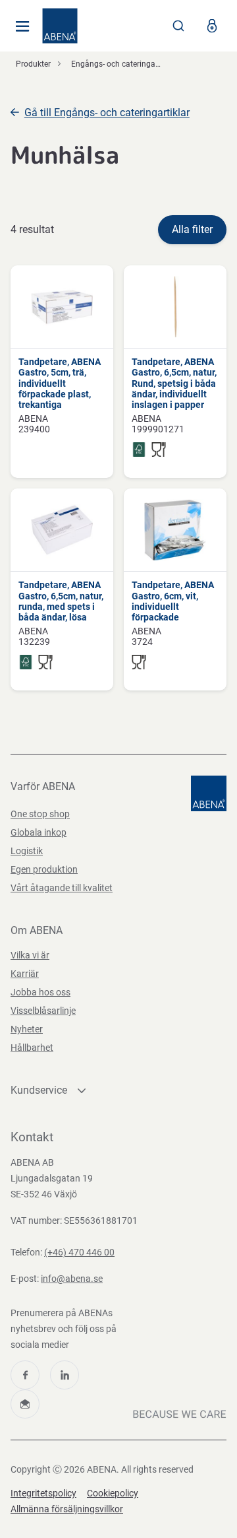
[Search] (178, 25)
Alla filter (192, 229)
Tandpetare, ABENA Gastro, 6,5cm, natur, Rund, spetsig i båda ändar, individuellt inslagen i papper (174, 383)
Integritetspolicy (43, 1493)
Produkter (33, 64)
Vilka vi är (30, 955)
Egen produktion (44, 869)
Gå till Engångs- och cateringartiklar (107, 112)
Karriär (25, 973)
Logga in (212, 25)
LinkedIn (64, 1374)
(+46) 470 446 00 (79, 1252)
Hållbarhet (32, 1047)
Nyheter (27, 1029)
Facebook (25, 1374)
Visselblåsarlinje (43, 1010)
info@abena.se (72, 1278)
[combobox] (178, 25)
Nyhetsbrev (25, 1404)
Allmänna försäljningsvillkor (67, 1509)
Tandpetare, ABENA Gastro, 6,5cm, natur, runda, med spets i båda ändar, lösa (60, 601)
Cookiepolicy (112, 1493)
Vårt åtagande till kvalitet (62, 888)
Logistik (27, 851)
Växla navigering (22, 25)
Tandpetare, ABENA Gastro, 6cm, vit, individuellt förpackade (173, 601)
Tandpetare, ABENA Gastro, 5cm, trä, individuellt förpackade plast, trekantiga (59, 383)
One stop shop (40, 814)
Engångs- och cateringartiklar (123, 64)
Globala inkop (38, 832)
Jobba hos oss (40, 992)
